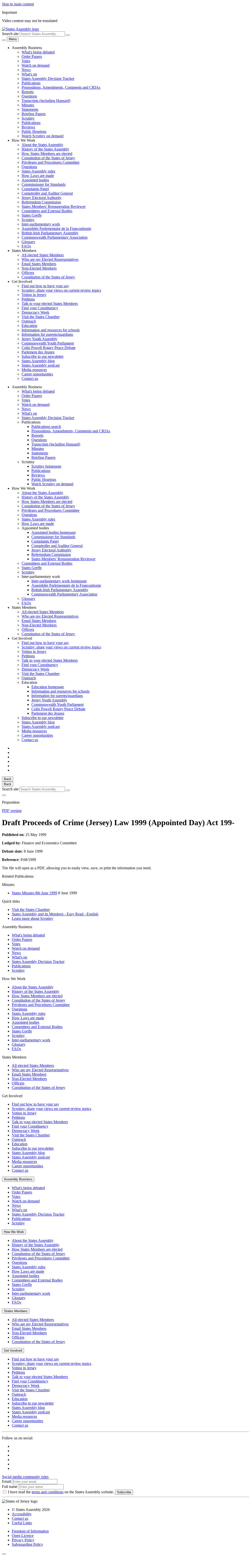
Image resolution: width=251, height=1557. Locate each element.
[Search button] (68, 35)
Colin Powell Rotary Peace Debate (48, 348)
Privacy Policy (23, 1540)
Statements (30, 109)
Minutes (28, 105)
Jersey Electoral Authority (42, 198)
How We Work (14, 1232)
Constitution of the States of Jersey (48, 158)
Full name (9, 1486)
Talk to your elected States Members (50, 303)
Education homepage (47, 687)
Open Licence (23, 1535)
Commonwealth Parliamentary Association (55, 237)
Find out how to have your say (45, 286)
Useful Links (22, 1523)
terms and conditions (47, 1492)
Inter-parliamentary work (41, 224)
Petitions (28, 299)
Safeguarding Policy (27, 1544)
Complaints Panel (35, 189)
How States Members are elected (47, 153)
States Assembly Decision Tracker (48, 78)
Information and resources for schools (51, 330)
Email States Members (39, 264)
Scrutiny (28, 118)
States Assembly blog (38, 361)
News (26, 70)
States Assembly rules (38, 171)
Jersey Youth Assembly (39, 339)
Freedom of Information (30, 1531)
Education (29, 326)
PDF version (12, 811)
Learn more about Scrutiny (32, 918)
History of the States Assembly (45, 149)
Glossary (28, 242)
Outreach (29, 321)
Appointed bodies (35, 180)
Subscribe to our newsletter (42, 356)
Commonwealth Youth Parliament (48, 343)
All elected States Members (43, 255)
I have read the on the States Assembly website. (61, 1492)
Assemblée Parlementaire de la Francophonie (56, 228)
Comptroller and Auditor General (47, 193)
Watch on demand (36, 65)
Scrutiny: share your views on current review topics (61, 290)
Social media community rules (25, 1477)
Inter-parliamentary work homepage (59, 581)
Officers (28, 273)
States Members (15, 1311)
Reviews (28, 127)
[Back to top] (4, 1554)
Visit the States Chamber (41, 317)
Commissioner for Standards (43, 184)
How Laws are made (38, 176)
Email (6, 1481)
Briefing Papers (34, 114)
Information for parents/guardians (47, 334)
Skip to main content (18, 4)
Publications (31, 83)
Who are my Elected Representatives (50, 259)
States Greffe (32, 215)
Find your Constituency (40, 308)
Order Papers (32, 56)
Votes (26, 61)
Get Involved (13, 1350)
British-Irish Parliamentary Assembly (50, 233)
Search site (10, 34)
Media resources (34, 370)
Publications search (46, 426)
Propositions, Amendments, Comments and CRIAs (61, 87)
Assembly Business (18, 1179)
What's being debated (38, 52)
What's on (29, 74)
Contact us (30, 378)
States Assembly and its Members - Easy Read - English (55, 914)
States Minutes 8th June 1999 (34, 893)
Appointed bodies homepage (53, 532)
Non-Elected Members (39, 268)
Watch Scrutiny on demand (42, 136)
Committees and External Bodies (47, 211)
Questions (29, 96)
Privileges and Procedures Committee (50, 162)
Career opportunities (37, 374)
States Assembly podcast (41, 365)
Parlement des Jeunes (38, 352)
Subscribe (124, 1492)
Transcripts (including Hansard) (46, 101)
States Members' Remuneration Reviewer (54, 206)
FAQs (26, 246)
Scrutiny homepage (46, 466)
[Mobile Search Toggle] (4, 40)
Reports (28, 92)
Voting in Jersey (34, 295)
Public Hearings (34, 131)
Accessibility (22, 1514)
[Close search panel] (4, 795)
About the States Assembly (42, 145)
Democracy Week (35, 312)
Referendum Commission (41, 202)
